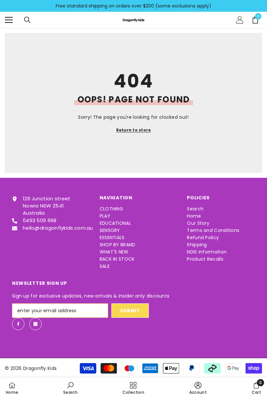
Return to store (133, 130)
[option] (133, 6)
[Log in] (239, 19)
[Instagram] (35, 324)
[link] (70, 388)
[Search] (27, 20)
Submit (130, 310)
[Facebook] (18, 324)
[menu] (9, 20)
